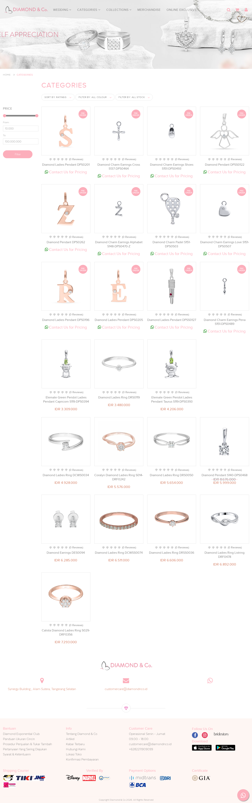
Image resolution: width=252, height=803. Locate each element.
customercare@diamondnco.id (126, 689)
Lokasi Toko (74, 754)
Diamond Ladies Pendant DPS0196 (65, 320)
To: (4, 135)
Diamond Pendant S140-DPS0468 (224, 475)
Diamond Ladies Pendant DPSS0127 (171, 320)
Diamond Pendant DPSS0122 (224, 164)
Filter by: (93, 97)
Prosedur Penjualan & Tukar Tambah (27, 744)
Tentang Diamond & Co (81, 734)
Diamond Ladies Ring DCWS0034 (66, 475)
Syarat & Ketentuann (17, 754)
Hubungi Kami (75, 749)
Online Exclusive (182, 10)
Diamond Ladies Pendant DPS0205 (119, 320)
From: (6, 122)
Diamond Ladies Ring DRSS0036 (171, 552)
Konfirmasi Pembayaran (82, 759)
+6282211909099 (141, 749)
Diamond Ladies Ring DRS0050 (171, 475)
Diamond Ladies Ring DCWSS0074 (119, 552)
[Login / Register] (246, 10)
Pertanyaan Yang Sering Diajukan (25, 749)
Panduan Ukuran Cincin (19, 739)
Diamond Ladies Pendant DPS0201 (66, 164)
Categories (87, 10)
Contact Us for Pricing (67, 172)
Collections (118, 10)
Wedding (61, 10)
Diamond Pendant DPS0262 (66, 242)
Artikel (70, 739)
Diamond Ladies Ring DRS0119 (119, 397)
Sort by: (55, 97)
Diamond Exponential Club (21, 734)
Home (7, 74)
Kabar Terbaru (75, 744)
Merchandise (149, 10)
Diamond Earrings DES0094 (66, 552)
